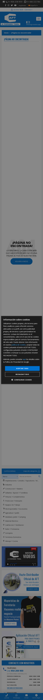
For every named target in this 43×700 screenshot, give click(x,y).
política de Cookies (19, 345)
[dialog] (21, 350)
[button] (21, 379)
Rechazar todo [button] (22, 374)
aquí (24, 359)
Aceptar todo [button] (22, 368)
